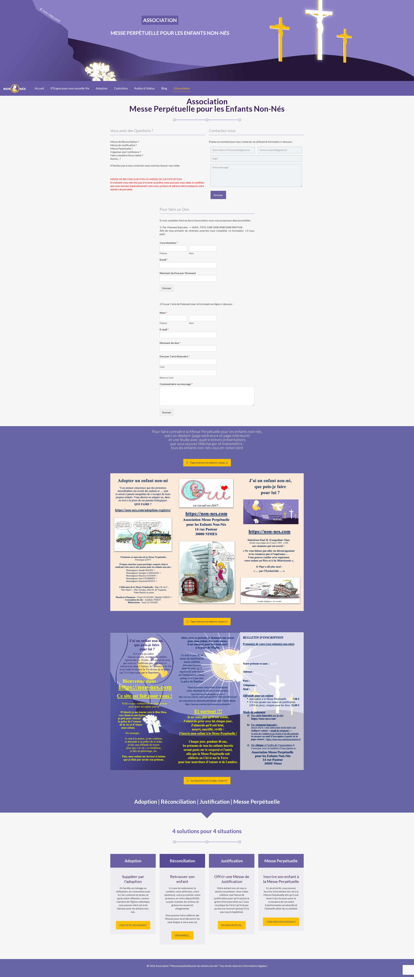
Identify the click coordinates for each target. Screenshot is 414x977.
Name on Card (166, 377)
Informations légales (254, 965)
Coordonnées (169, 242)
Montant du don (170, 342)
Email (164, 259)
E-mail (164, 329)
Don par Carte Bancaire (175, 356)
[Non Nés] (15, 88)
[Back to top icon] (398, 970)
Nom (191, 253)
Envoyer (166, 288)
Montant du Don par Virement (178, 273)
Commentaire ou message (176, 383)
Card (162, 367)
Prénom (163, 253)
